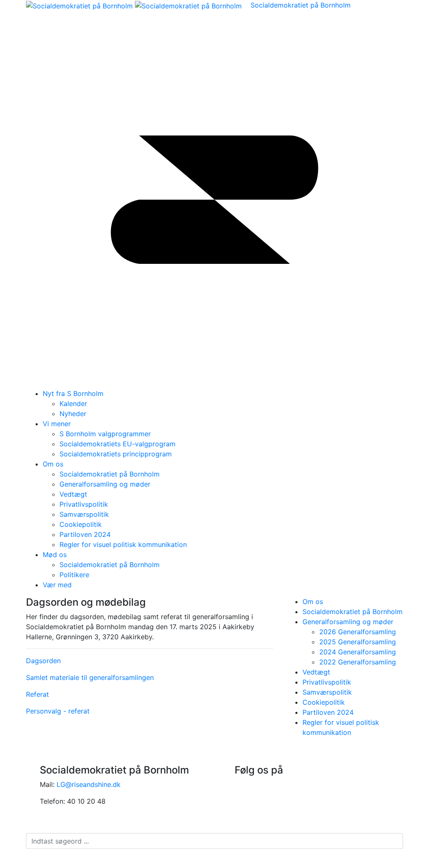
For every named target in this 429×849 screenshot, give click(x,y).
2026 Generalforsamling (357, 632)
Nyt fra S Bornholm (73, 393)
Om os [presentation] (312, 601)
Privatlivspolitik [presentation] (326, 682)
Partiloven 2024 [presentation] (328, 712)
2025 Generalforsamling (357, 642)
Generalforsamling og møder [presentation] (347, 621)
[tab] (352, 601)
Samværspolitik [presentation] (327, 692)
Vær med (57, 585)
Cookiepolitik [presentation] (323, 702)
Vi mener (57, 423)
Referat (37, 694)
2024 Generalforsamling (357, 652)
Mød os (55, 554)
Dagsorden (43, 660)
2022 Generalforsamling (357, 662)
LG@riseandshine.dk (89, 784)
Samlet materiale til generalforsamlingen (90, 677)
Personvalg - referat (58, 711)
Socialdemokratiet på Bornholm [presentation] (352, 611)
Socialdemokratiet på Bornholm (301, 5)
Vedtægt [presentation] (316, 672)
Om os (53, 464)
